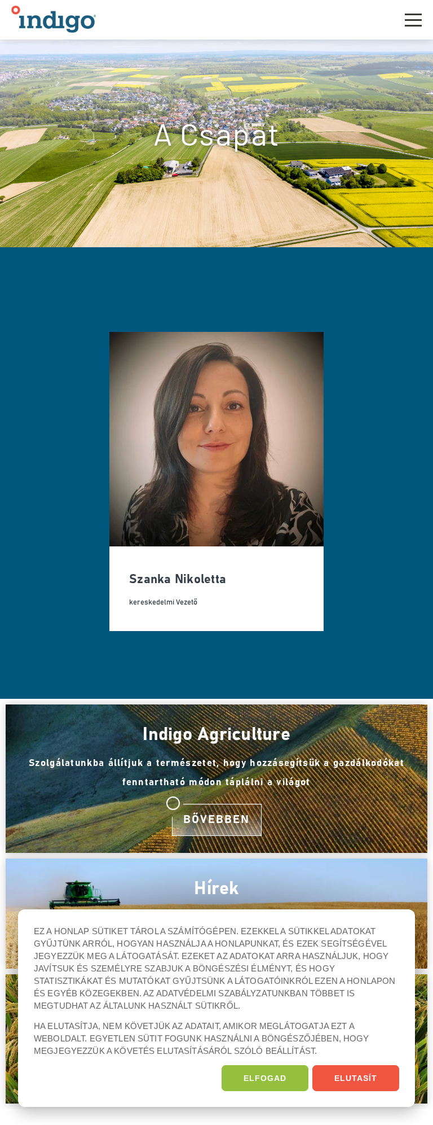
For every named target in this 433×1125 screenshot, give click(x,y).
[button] (413, 18)
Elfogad (265, 1078)
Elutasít (355, 1078)
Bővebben (216, 819)
